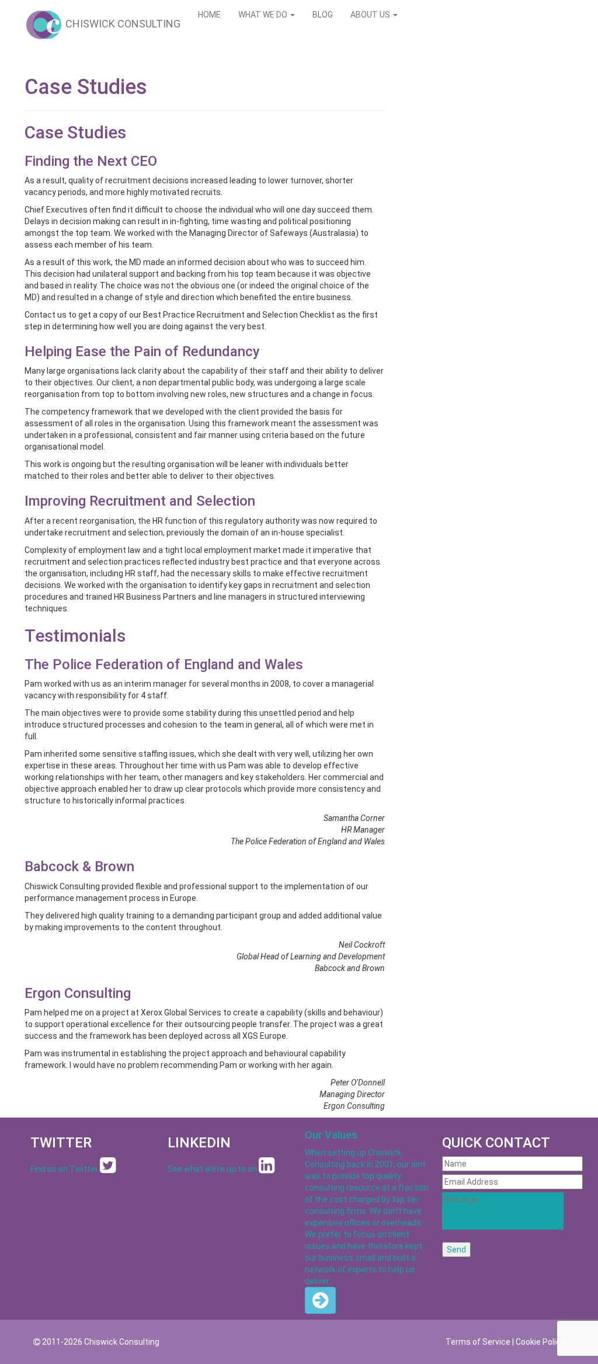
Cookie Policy (540, 1341)
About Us (371, 14)
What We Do (263, 14)
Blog (322, 14)
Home (209, 14)
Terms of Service (478, 1341)
